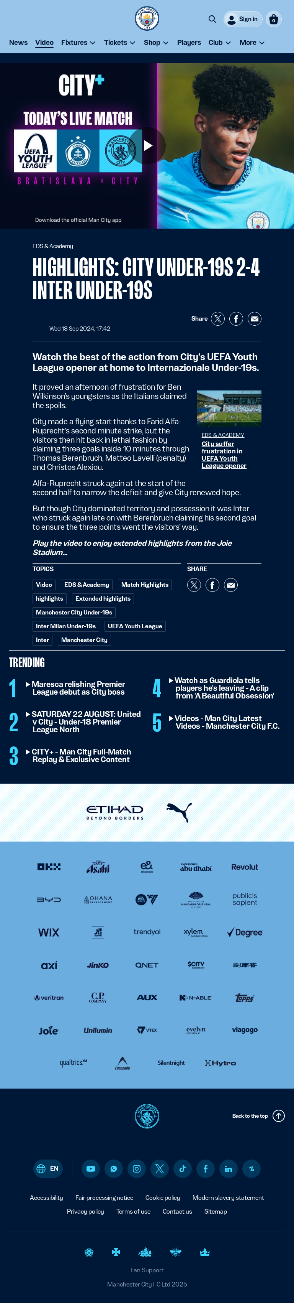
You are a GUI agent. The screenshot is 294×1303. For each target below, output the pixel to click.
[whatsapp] (114, 1169)
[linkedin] (228, 1169)
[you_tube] (91, 1169)
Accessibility (46, 1197)
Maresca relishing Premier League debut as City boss (79, 688)
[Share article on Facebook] (236, 319)
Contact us (177, 1211)
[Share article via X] (218, 319)
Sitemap (215, 1211)
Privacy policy (85, 1211)
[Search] (212, 19)
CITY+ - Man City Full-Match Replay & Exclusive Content (82, 756)
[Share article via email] (254, 319)
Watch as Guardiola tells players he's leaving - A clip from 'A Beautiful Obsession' (225, 688)
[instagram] (136, 1169)
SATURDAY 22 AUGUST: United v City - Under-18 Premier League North (87, 722)
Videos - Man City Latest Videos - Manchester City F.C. (228, 722)
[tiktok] (182, 1168)
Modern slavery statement (228, 1197)
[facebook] (206, 1169)
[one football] (251, 1169)
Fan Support (147, 1270)
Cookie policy (162, 1197)
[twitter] (159, 1168)
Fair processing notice (104, 1197)
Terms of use (133, 1211)
